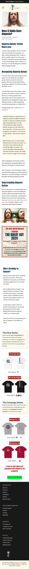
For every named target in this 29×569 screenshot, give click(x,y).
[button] (3, 8)
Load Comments (14, 477)
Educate (4, 37)
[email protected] (19, 562)
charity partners (12, 200)
